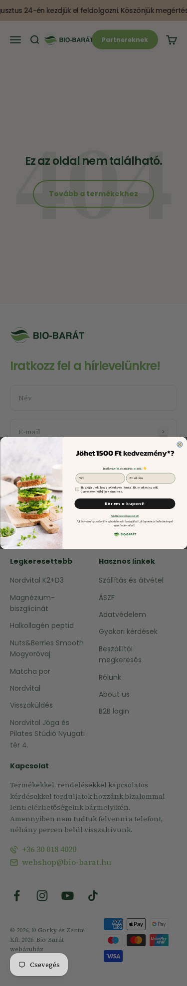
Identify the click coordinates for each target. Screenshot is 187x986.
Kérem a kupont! (124, 503)
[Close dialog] (179, 444)
